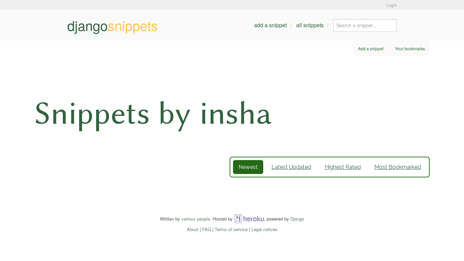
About (192, 229)
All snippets (310, 25)
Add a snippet (270, 25)
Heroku (249, 218)
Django (297, 218)
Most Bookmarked (397, 167)
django (112, 25)
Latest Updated (291, 167)
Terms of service (231, 229)
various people (195, 218)
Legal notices (264, 229)
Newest (248, 167)
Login (391, 5)
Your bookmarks (410, 48)
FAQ (206, 229)
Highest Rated (343, 167)
